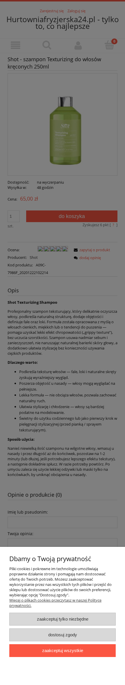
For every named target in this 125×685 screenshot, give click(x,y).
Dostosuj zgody (62, 634)
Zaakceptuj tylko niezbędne (62, 618)
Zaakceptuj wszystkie (62, 650)
